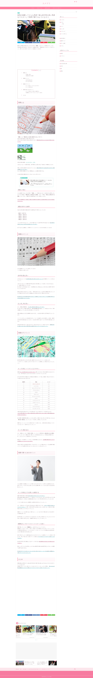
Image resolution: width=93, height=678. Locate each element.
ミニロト (62, 19)
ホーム (33, 8)
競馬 (62, 53)
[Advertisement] (36, 59)
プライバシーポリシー (57, 8)
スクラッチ (63, 31)
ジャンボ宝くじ (64, 33)
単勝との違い (28, 74)
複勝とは (25, 72)
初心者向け (63, 38)
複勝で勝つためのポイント (28, 89)
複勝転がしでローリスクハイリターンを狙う (34, 92)
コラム (62, 45)
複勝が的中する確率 (29, 75)
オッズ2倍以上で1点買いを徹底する (32, 91)
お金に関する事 (64, 63)
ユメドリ (46, 3)
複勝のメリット (26, 78)
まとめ (24, 95)
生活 (62, 66)
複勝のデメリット (26, 84)
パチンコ (62, 55)
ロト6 (62, 22)
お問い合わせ (47, 8)
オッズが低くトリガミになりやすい (32, 85)
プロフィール (39, 8)
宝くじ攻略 (63, 43)
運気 (62, 71)
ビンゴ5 (62, 28)
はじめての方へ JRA (30, 162)
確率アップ (63, 40)
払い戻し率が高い (29, 81)
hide (39, 70)
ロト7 (62, 26)
